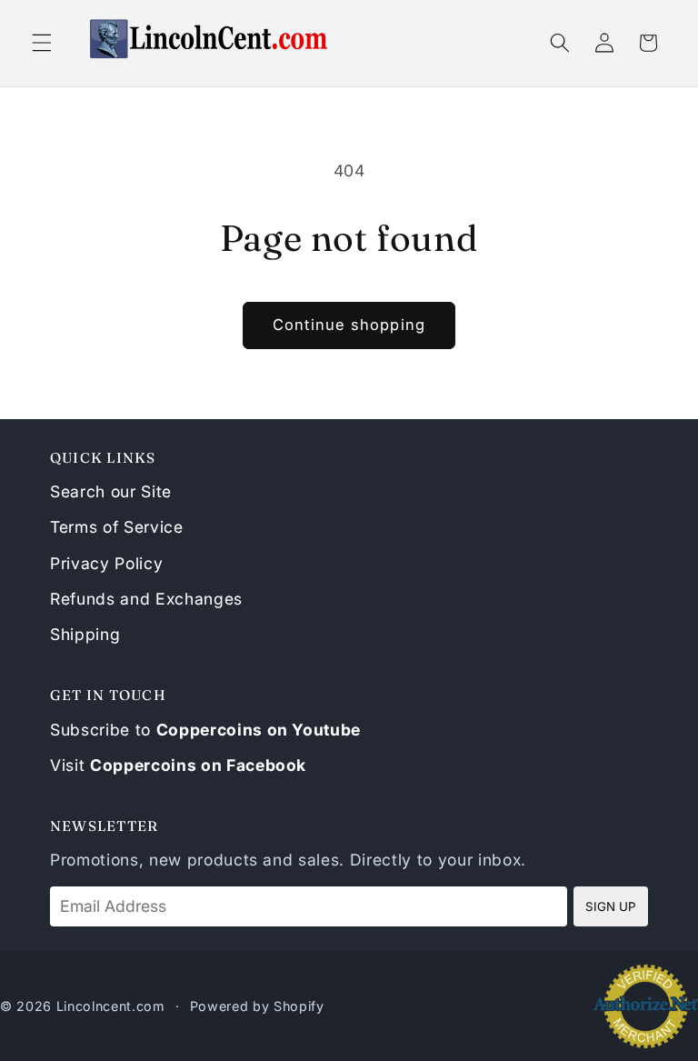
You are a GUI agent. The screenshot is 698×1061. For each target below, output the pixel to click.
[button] (42, 43)
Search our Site (111, 491)
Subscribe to (205, 729)
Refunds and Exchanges (146, 598)
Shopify (299, 1006)
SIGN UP (610, 906)
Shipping (85, 634)
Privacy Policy (106, 563)
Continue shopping (349, 324)
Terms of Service (117, 526)
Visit (178, 765)
